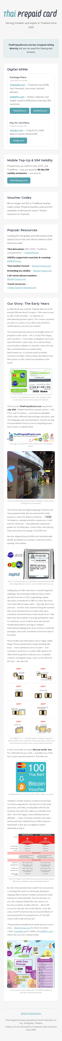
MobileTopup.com (18, 180)
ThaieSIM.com (17, 85)
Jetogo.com (16, 130)
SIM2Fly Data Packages (31, 1013)
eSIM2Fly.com (17, 97)
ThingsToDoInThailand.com (21, 287)
